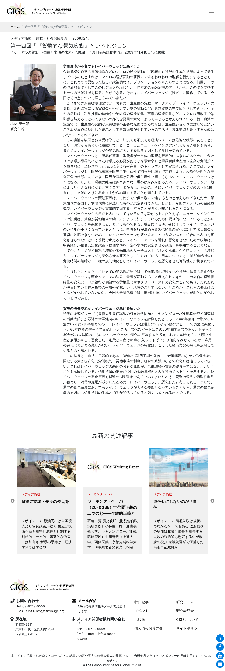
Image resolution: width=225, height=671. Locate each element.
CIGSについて (187, 619)
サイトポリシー (188, 628)
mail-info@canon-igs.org (46, 611)
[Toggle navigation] (212, 11)
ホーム (15, 27)
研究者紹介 (185, 611)
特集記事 (141, 602)
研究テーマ (185, 602)
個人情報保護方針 (148, 628)
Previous (12, 501)
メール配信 (87, 600)
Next (212, 501)
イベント (141, 611)
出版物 (139, 619)
